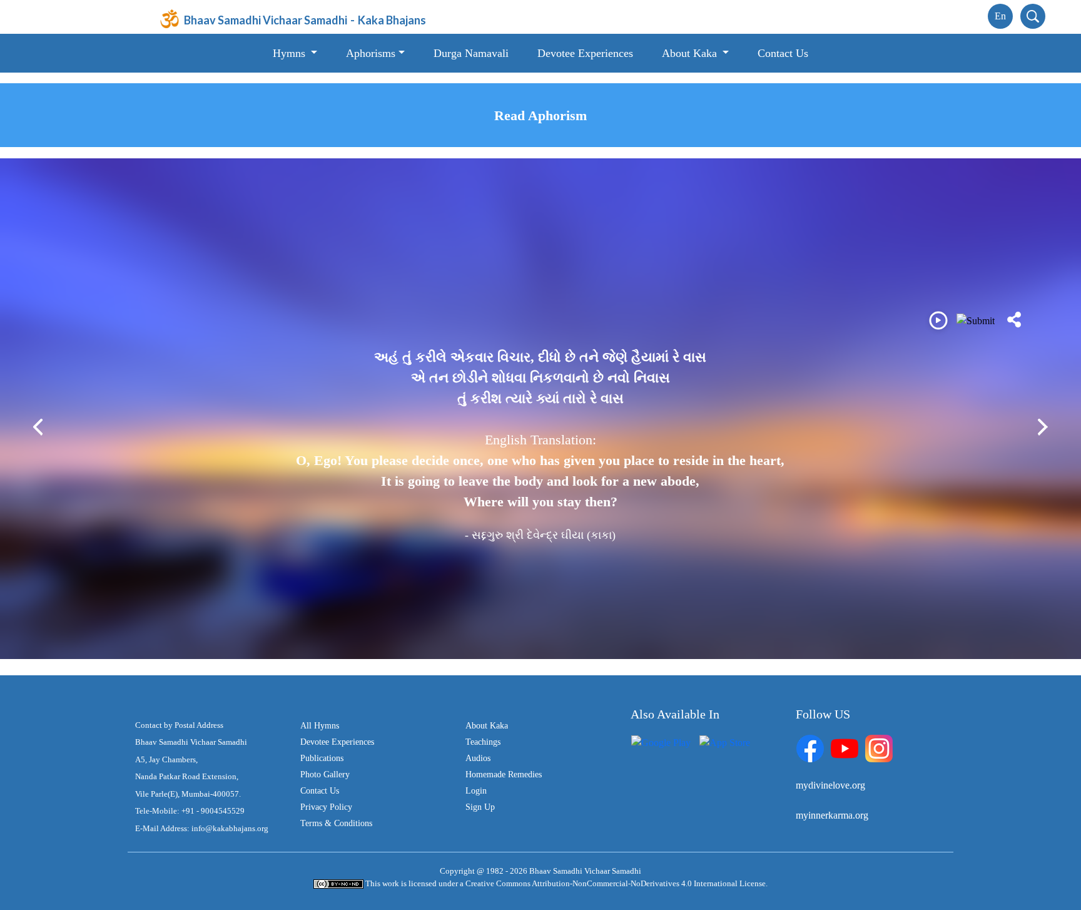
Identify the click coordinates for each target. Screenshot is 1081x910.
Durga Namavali (471, 53)
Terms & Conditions (336, 823)
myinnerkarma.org (832, 815)
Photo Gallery (325, 774)
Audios (477, 758)
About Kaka (486, 725)
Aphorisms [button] (370, 53)
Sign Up (480, 807)
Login (476, 790)
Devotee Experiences (585, 53)
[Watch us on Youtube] (844, 747)
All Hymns (319, 725)
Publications (321, 758)
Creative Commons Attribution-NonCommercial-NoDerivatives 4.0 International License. (616, 883)
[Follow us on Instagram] (879, 747)
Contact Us (783, 53)
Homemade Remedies (503, 774)
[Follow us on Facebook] (810, 747)
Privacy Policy (326, 807)
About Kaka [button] (691, 53)
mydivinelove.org (830, 785)
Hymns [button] (290, 53)
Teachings (482, 742)
